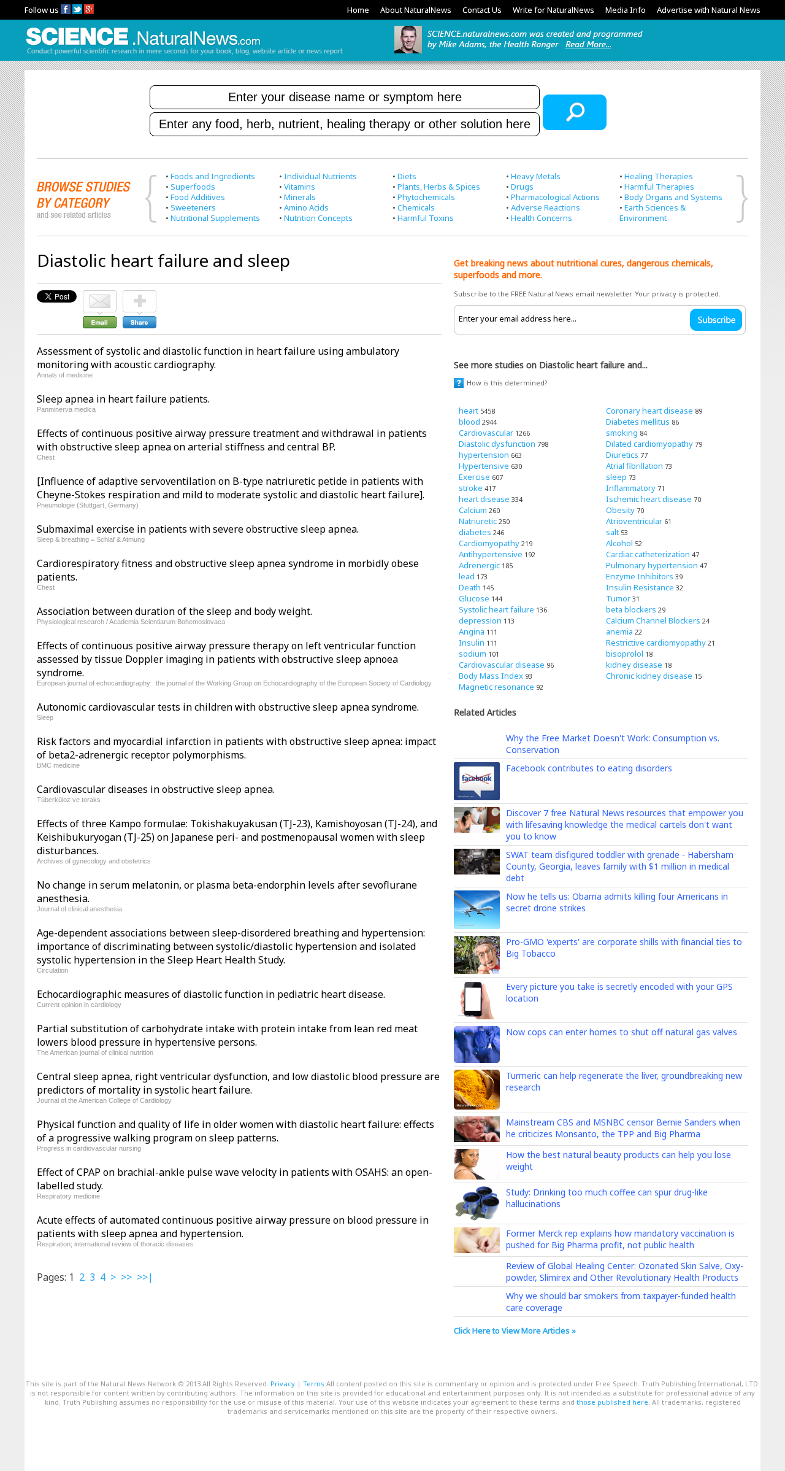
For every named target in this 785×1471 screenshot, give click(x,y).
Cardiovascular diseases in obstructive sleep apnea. (156, 789)
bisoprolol (624, 653)
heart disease (484, 498)
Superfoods (192, 186)
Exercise (474, 476)
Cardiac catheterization (648, 554)
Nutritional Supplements (215, 217)
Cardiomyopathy (489, 543)
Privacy (282, 1383)
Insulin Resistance (640, 587)
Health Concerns (541, 217)
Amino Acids (306, 207)
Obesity (620, 509)
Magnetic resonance (496, 686)
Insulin (471, 642)
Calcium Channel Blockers (653, 620)
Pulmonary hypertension (652, 565)
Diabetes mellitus (638, 421)
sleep (616, 476)
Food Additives (197, 197)
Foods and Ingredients (212, 176)
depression (480, 620)
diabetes (475, 532)
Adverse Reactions (545, 207)
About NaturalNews (415, 9)
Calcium (473, 509)
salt (612, 532)
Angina (471, 631)
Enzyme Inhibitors (639, 576)
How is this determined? (507, 382)
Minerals (300, 197)
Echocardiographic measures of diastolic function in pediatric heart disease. (211, 994)
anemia (619, 631)
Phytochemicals (426, 197)
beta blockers (631, 609)
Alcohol (619, 543)
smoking (622, 432)
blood (469, 421)
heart (468, 410)
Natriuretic (478, 521)
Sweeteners (193, 207)
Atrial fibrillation (634, 465)
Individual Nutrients (320, 176)
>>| (145, 1277)
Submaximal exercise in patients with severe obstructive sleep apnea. (198, 529)
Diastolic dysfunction (497, 443)
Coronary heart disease (649, 410)
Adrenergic (479, 565)
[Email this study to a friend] (100, 295)
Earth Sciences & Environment (652, 212)
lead (467, 576)
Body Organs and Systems (673, 197)
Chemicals (416, 207)
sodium (472, 653)
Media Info (625, 9)
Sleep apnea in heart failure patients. (123, 399)
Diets (406, 176)
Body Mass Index (491, 675)
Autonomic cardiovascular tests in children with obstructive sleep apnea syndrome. (228, 707)
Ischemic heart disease (649, 498)
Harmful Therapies (659, 186)
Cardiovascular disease (502, 664)
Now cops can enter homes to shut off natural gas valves (621, 1032)
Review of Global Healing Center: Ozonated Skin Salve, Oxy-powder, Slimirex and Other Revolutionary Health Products (624, 1271)
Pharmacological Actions (555, 197)
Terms (313, 1383)
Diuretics (622, 454)
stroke (471, 487)
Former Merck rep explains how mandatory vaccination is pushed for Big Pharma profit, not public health (620, 1239)
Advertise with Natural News (708, 9)
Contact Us (482, 9)
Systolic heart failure (496, 609)
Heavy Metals (536, 176)
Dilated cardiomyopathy (649, 443)
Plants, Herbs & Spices (438, 186)
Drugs (522, 186)
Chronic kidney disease (649, 675)
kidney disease (634, 664)
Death (470, 587)
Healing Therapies (658, 176)
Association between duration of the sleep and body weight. (174, 611)
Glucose (474, 598)
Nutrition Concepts (318, 217)
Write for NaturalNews (553, 9)
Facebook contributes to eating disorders (589, 768)
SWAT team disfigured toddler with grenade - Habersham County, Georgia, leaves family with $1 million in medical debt (619, 866)
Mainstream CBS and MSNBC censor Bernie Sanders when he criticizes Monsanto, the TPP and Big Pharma (623, 1128)
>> (126, 1277)
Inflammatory (631, 487)
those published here (612, 1402)
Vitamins (299, 186)
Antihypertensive (491, 554)
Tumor (618, 598)
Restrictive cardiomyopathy (656, 642)
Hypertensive (484, 465)
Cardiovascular (486, 432)
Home (358, 9)
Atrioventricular (634, 521)
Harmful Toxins (425, 217)
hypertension (484, 454)
